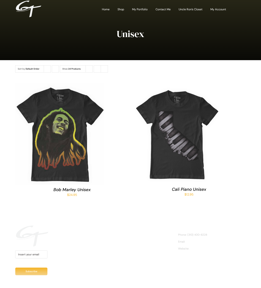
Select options (49, 135)
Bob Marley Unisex (72, 189)
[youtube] (196, 258)
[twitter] (190, 258)
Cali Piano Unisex (189, 189)
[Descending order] (55, 69)
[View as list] (104, 68)
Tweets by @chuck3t (73, 235)
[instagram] (185, 258)
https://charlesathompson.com (209, 248)
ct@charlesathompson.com (203, 241)
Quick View (73, 135)
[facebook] (179, 258)
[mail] (202, 258)
